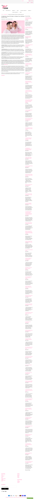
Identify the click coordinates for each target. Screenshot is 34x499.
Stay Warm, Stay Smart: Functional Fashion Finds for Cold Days (28, 82)
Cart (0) (32, 2)
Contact (18, 477)
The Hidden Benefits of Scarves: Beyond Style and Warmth (28, 444)
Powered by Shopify (26, 497)
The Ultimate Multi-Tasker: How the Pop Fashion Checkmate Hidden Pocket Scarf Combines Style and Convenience (28, 213)
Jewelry (13, 10)
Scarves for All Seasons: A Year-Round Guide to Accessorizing (28, 259)
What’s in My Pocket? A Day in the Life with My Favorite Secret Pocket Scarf (29, 119)
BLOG (21, 12)
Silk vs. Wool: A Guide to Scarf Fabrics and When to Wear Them (28, 348)
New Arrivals (8, 10)
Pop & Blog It (5, 14)
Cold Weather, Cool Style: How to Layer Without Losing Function (28, 55)
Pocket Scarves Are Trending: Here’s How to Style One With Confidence (28, 175)
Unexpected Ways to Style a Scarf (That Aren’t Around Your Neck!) (29, 390)
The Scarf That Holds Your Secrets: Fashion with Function (28, 278)
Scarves (18, 482)
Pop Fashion (11, 497)
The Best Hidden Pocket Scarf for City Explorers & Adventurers (28, 46)
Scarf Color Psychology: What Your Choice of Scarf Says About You (28, 400)
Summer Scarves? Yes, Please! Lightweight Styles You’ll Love (28, 287)
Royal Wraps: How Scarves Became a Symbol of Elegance (28, 268)
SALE (3, 10)
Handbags (18, 481)
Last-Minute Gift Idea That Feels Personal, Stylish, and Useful (28, 91)
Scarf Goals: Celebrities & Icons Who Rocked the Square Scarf (29, 28)
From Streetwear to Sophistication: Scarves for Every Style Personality (28, 149)
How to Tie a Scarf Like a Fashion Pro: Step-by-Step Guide (28, 409)
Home (2, 14)
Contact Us (30, 498)
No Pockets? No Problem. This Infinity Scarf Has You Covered (28, 64)
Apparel (29, 10)
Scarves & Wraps (23, 10)
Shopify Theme (15, 497)
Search (18, 476)
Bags (18, 10)
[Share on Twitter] (2, 75)
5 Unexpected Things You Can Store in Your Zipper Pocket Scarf (28, 139)
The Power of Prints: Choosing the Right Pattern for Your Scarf (29, 313)
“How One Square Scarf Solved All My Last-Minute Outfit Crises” (28, 18)
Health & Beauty (15, 12)
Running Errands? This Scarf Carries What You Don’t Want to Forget (28, 129)
